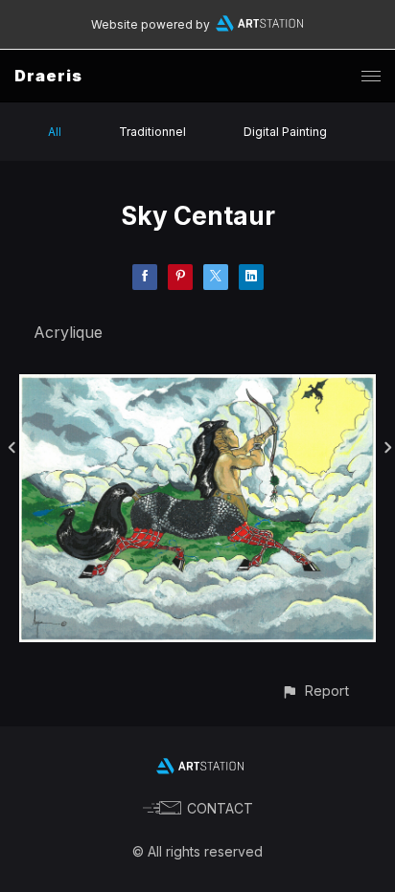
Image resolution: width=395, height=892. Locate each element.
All (54, 131)
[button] (315, 690)
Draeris (48, 75)
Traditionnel (152, 131)
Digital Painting (285, 131)
